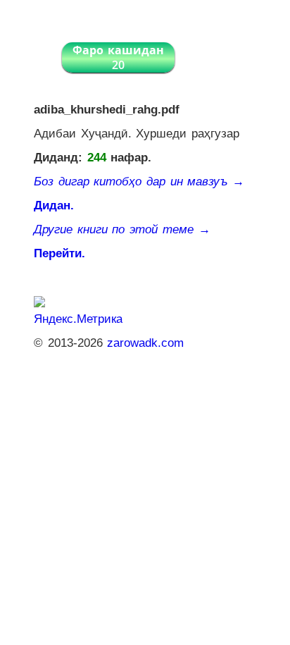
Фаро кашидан (118, 57)
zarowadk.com (145, 343)
